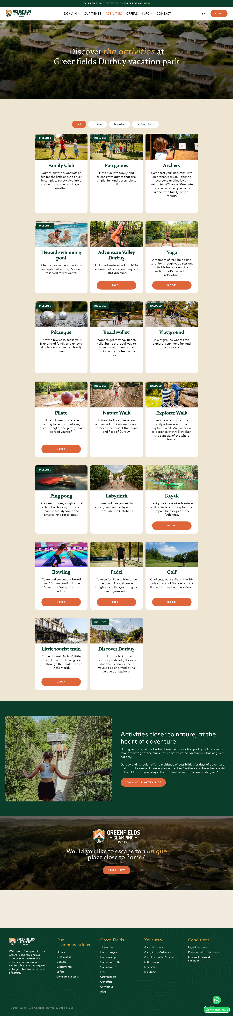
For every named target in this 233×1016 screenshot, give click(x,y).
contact (164, 13)
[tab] (79, 124)
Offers (132, 13)
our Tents (92, 13)
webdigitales (66, 1007)
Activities (114, 13)
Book (219, 13)
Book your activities (143, 782)
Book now (116, 870)
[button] (72, 14)
